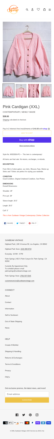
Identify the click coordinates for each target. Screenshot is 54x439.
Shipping (6, 120)
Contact (8, 302)
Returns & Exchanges (13, 358)
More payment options (27, 146)
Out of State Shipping (13, 321)
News (7, 328)
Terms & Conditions (12, 364)
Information (9, 309)
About (7, 296)
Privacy (8, 371)
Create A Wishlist (11, 345)
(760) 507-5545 (25, 276)
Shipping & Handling (13, 351)
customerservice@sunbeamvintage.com (19, 281)
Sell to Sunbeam (11, 315)
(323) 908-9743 (26, 249)
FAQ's (7, 377)
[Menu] (49, 9)
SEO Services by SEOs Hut (35, 431)
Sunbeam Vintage (20, 431)
